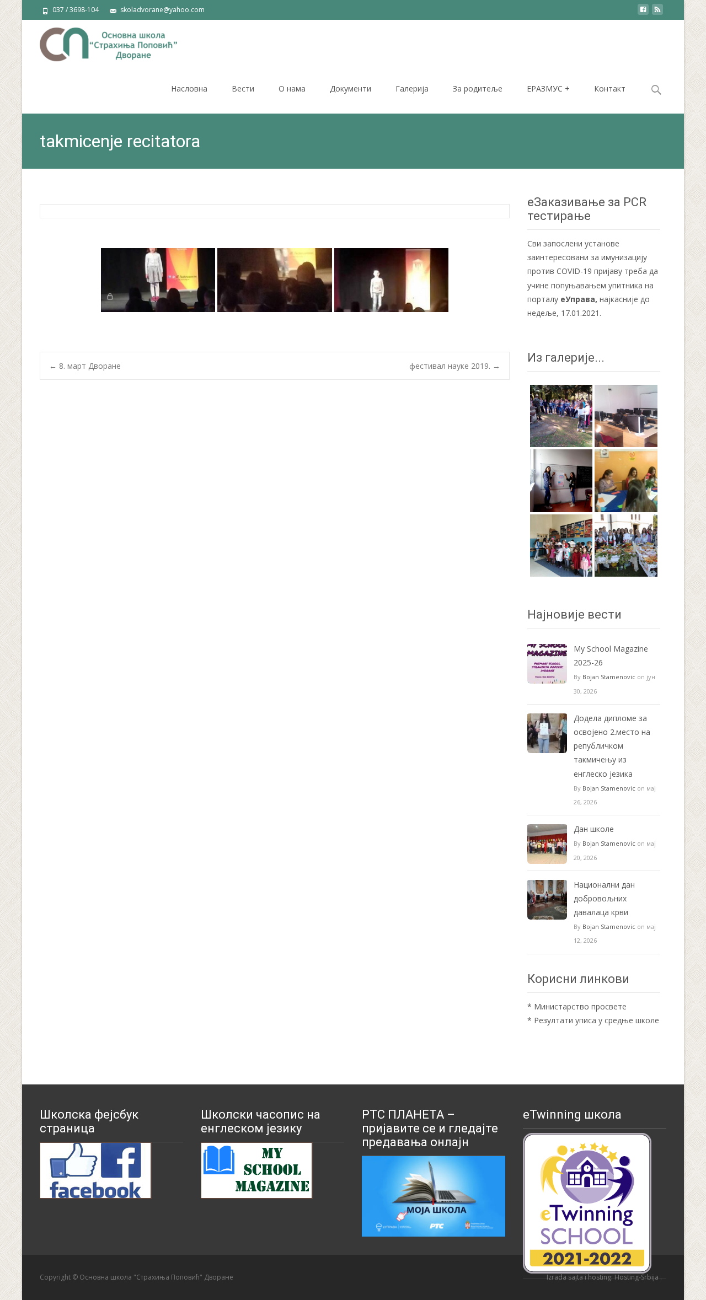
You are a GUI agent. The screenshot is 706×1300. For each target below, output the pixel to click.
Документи (350, 88)
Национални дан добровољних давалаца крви (604, 898)
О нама (292, 88)
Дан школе (594, 829)
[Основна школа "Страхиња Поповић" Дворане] (99, 42)
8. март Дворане (85, 366)
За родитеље (477, 88)
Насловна (189, 88)
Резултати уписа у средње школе (596, 1020)
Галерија (412, 88)
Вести (243, 88)
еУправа (577, 299)
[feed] (657, 13)
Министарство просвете (580, 1006)
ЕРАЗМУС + (548, 88)
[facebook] (643, 13)
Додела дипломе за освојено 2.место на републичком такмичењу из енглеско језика (612, 746)
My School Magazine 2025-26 (611, 655)
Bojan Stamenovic (608, 677)
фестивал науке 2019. (454, 366)
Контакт (609, 88)
